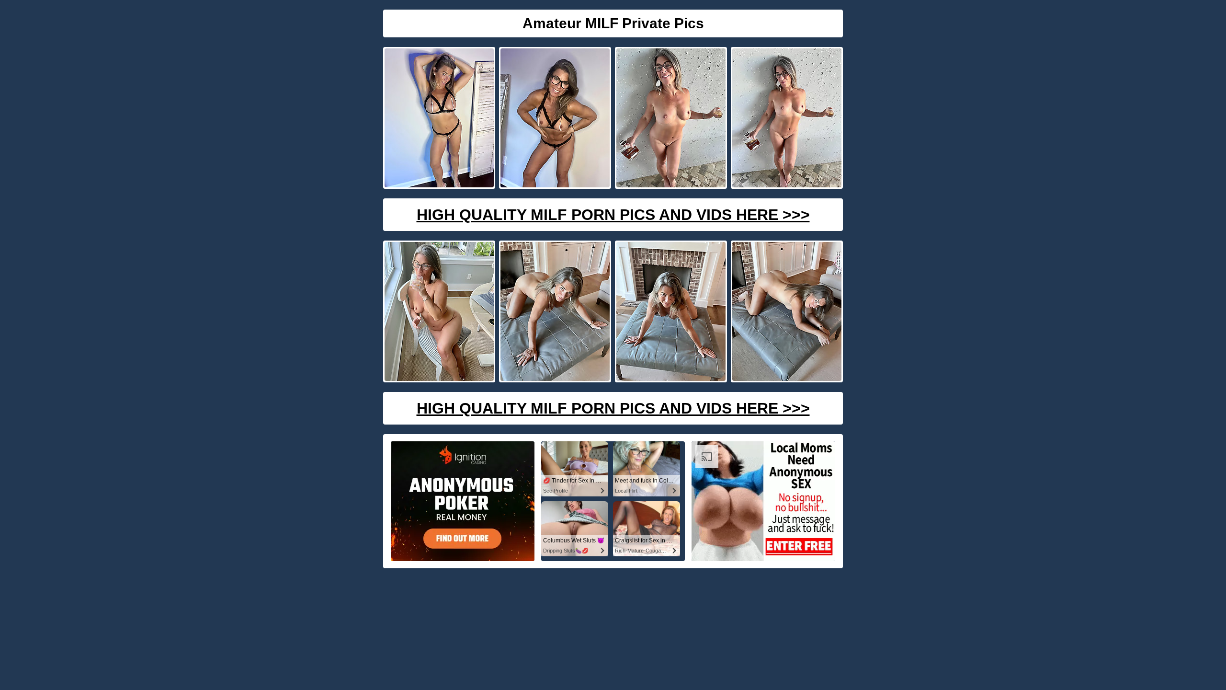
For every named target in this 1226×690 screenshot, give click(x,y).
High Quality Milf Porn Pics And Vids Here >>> (613, 214)
